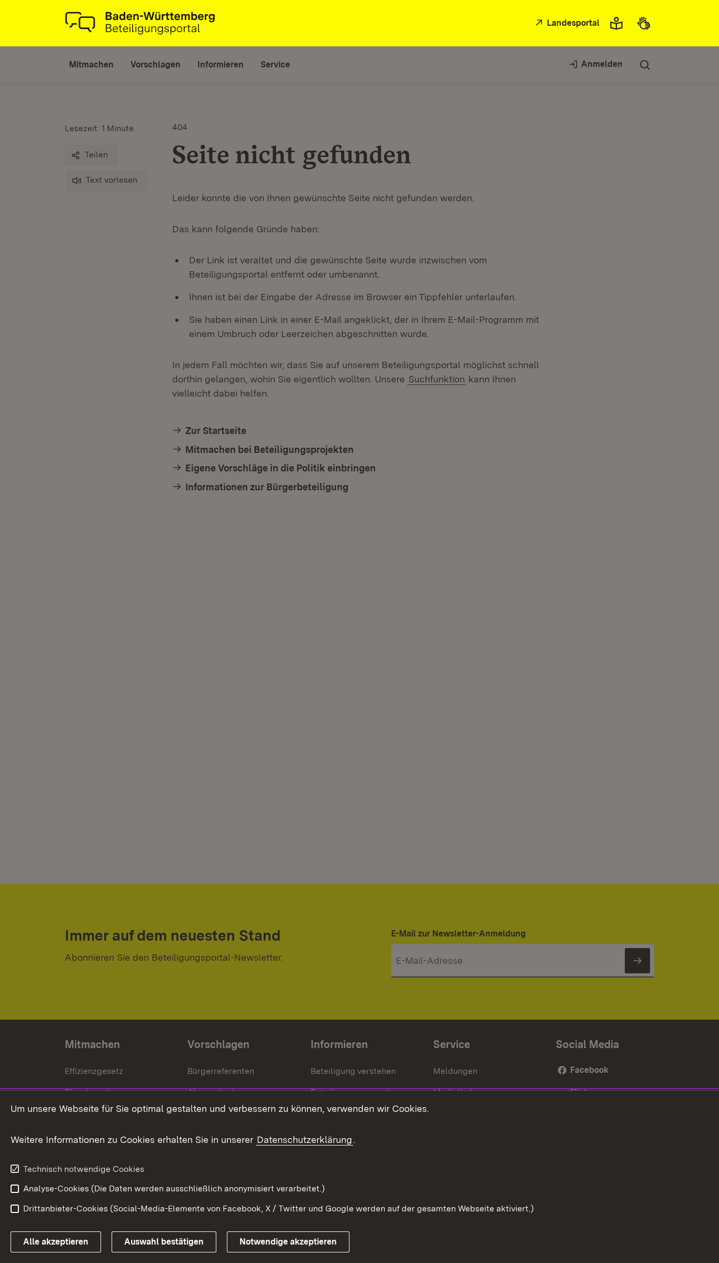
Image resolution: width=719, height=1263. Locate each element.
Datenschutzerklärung (304, 1139)
